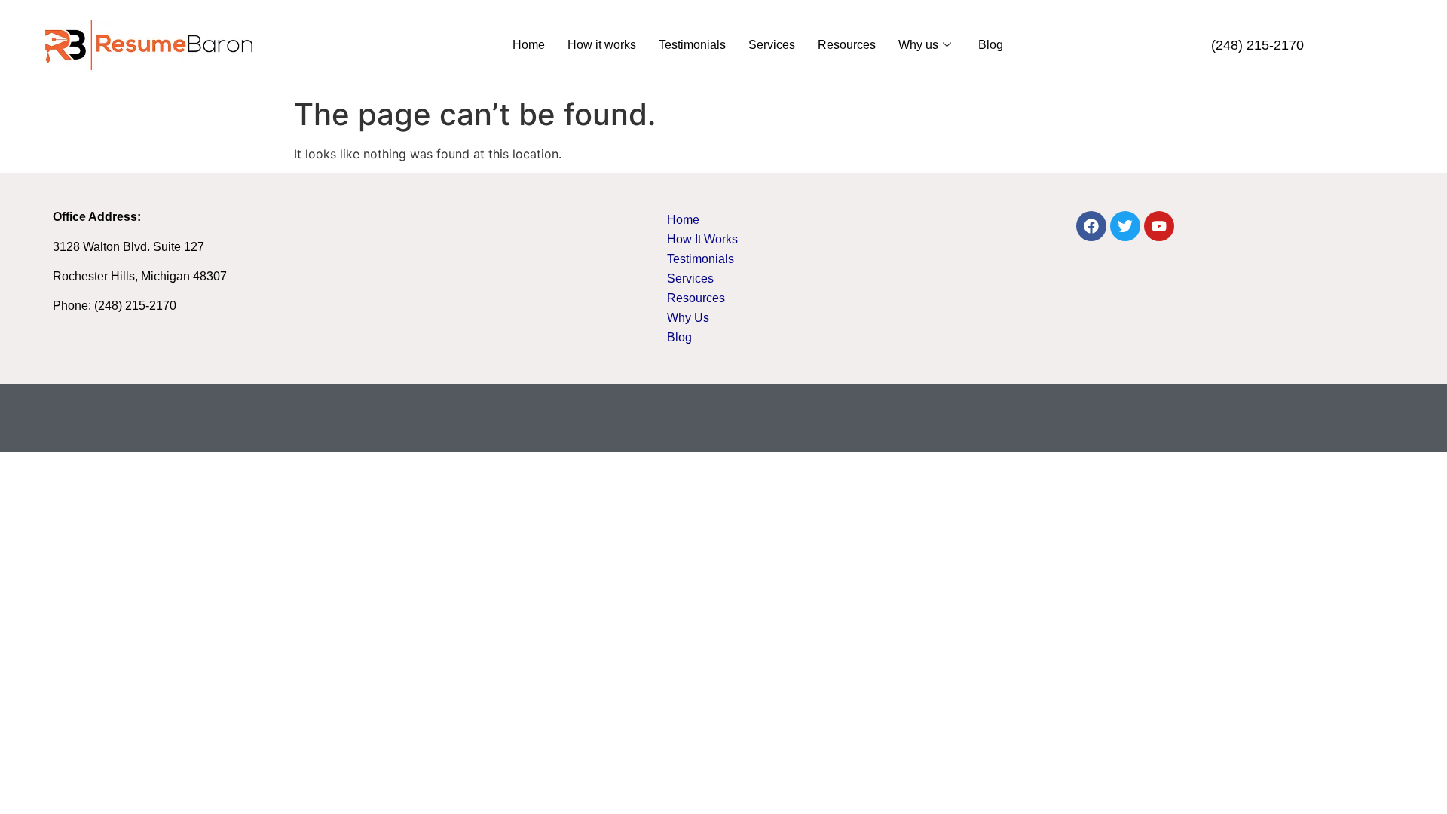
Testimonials (692, 44)
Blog (990, 44)
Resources (847, 44)
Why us (918, 44)
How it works (601, 44)
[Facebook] (1091, 226)
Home (528, 44)
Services (771, 44)
